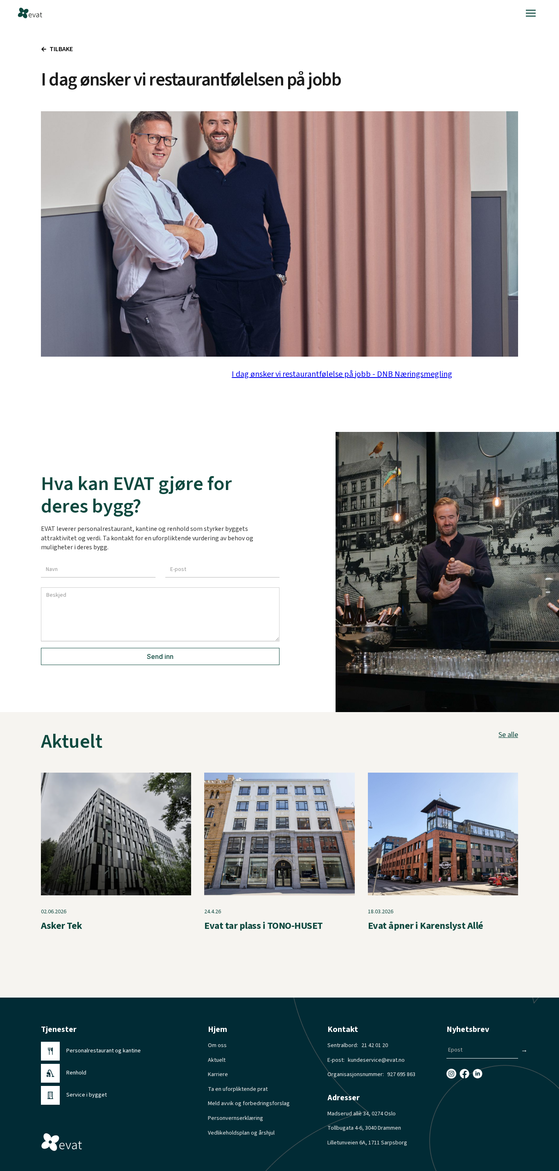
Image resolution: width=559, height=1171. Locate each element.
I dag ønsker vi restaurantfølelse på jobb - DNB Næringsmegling (342, 374)
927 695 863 (401, 1075)
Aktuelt (216, 1060)
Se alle (508, 734)
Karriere (218, 1075)
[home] (30, 13)
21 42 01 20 (374, 1046)
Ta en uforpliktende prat (238, 1089)
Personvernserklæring (235, 1118)
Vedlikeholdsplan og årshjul (241, 1133)
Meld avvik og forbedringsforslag (249, 1104)
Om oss (217, 1046)
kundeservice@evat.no (376, 1060)
